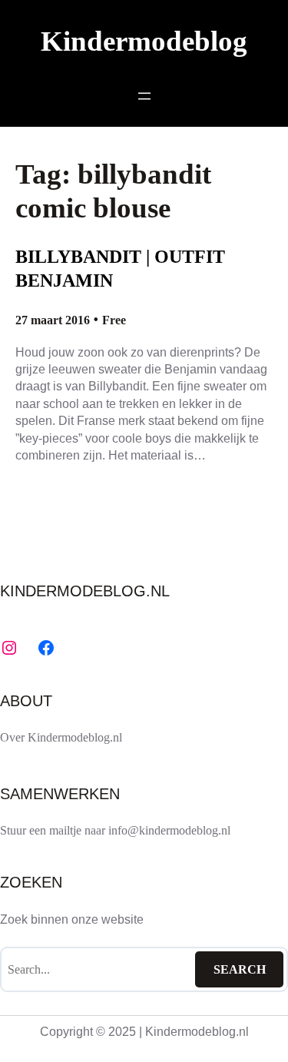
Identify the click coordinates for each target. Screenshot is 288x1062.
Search (240, 969)
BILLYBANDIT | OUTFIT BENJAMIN (120, 268)
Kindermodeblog (144, 41)
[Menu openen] (144, 96)
